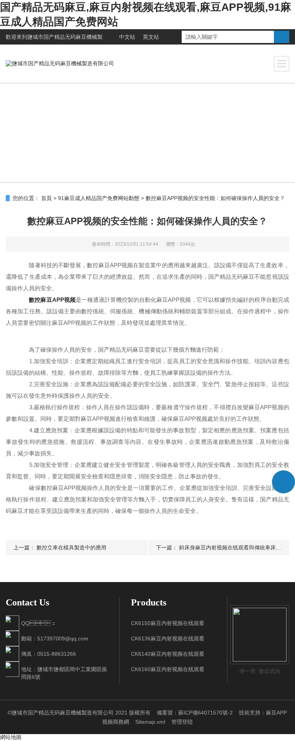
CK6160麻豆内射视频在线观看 (167, 669)
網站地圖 (11, 737)
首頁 (46, 198)
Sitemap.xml (150, 722)
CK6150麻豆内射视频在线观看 (167, 623)
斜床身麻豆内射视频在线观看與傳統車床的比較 (235, 547)
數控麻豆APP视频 (52, 299)
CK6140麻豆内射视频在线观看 (167, 654)
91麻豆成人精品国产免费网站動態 (98, 198)
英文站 (151, 37)
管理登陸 (182, 722)
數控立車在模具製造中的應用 (71, 547)
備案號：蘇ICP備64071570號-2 (195, 713)
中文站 (127, 37)
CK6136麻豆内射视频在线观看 (167, 638)
